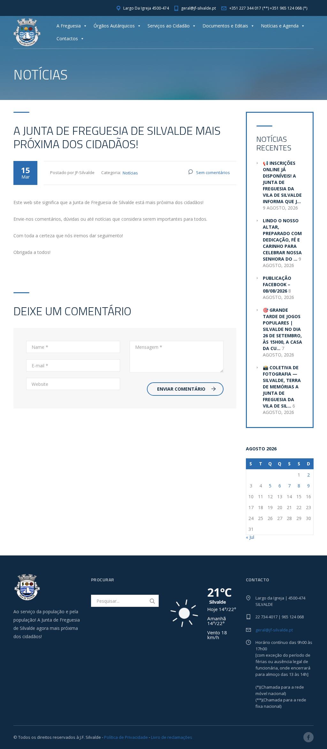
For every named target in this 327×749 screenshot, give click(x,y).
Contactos (67, 38)
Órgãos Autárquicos (114, 26)
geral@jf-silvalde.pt (274, 630)
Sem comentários (213, 172)
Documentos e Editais (225, 26)
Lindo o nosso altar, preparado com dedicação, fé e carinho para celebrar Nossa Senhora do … (282, 240)
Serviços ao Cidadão (169, 26)
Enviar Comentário (181, 389)
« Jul (250, 537)
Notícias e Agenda (280, 26)
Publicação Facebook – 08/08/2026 (277, 284)
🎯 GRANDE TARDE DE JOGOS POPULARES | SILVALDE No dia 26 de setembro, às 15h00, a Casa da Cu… (282, 329)
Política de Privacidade (126, 737)
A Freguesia (69, 26)
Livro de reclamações (171, 737)
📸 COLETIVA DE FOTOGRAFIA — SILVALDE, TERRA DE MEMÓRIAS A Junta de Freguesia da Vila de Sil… (282, 386)
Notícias (130, 173)
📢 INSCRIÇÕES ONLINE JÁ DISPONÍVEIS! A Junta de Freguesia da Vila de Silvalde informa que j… (282, 182)
